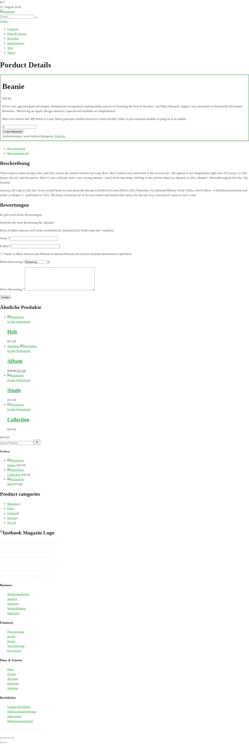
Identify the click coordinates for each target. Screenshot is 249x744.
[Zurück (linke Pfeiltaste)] (1, 742)
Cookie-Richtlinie (18, 707)
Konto (11, 641)
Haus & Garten (16, 34)
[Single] (15, 375)
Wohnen (12, 688)
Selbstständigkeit (18, 594)
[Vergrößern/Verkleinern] (1, 737)
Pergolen (13, 38)
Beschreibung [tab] (16, 148)
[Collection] (15, 404)
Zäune (11, 52)
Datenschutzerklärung (21, 711)
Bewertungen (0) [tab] (18, 153)
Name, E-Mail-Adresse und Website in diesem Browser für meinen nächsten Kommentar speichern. (68, 254)
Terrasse (12, 679)
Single (14, 390)
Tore (10, 48)
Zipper (11, 465)
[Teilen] (8, 737)
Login (4, 21)
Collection (18, 419)
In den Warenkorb (13, 131)
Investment (14, 651)
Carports (12, 29)
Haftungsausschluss (20, 721)
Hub (12, 331)
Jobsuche (13, 613)
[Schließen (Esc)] (12, 737)
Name (5, 238)
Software (13, 603)
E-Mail (5, 246)
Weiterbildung (16, 608)
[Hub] (15, 317)
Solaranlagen (15, 43)
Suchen (4, 437)
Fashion (60, 136)
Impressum (14, 716)
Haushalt (13, 683)
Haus (10, 669)
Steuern (12, 599)
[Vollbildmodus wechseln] (5, 737)
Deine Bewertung (12, 262)
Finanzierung (15, 632)
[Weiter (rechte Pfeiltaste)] (5, 742)
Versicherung (15, 646)
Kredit (11, 636)
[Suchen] (37, 442)
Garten (11, 674)
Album (14, 361)
